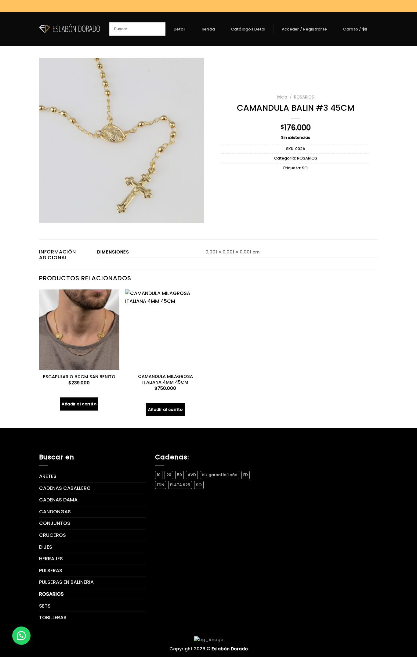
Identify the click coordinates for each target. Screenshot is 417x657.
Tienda (208, 29)
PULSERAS (50, 570)
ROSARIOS (304, 97)
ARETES (47, 476)
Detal (179, 29)
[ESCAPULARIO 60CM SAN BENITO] (79, 329)
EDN (160, 484)
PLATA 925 (180, 484)
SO (305, 168)
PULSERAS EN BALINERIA (66, 582)
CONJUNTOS (54, 523)
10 (159, 474)
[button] (21, 635)
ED (245, 474)
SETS (45, 605)
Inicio (282, 97)
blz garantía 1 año (220, 474)
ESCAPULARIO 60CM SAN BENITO (79, 377)
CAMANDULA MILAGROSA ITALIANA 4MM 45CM (165, 379)
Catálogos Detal (248, 29)
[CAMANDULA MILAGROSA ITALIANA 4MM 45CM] (165, 329)
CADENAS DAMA (58, 499)
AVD (192, 474)
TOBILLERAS (53, 617)
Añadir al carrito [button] (79, 404)
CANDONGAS (55, 511)
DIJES (45, 547)
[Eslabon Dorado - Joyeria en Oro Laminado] (69, 29)
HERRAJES (51, 558)
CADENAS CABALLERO (65, 488)
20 (168, 474)
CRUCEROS (52, 535)
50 (179, 474)
